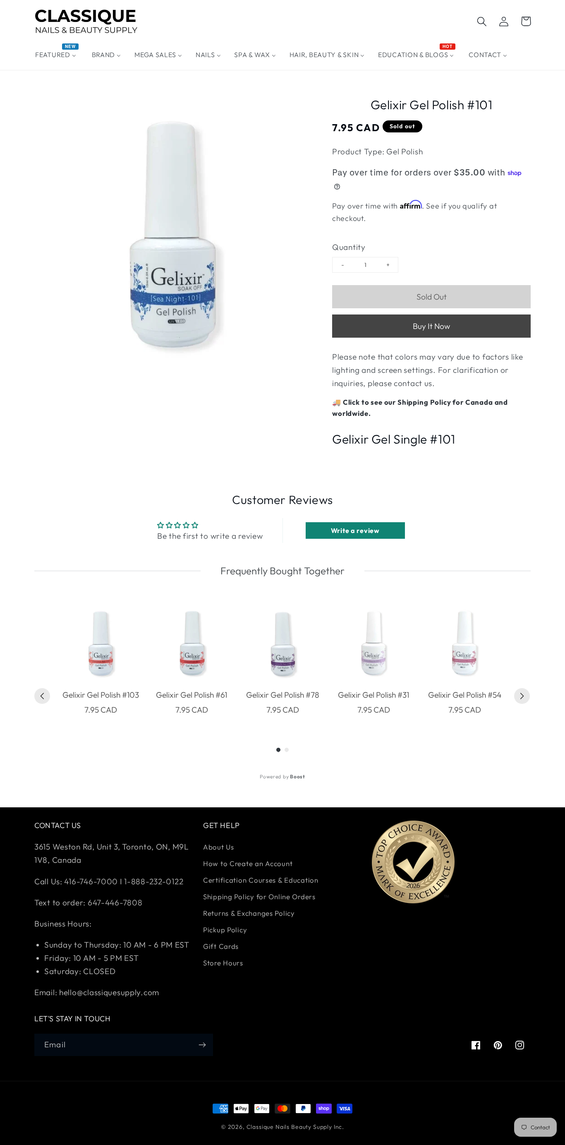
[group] (100, 660)
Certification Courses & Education (260, 880)
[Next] (522, 696)
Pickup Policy (225, 929)
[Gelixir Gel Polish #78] (282, 644)
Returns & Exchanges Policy (249, 913)
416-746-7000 (91, 881)
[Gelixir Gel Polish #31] (373, 644)
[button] (482, 21)
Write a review (355, 530)
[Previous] (42, 696)
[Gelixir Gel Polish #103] (100, 644)
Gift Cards (221, 946)
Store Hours (223, 962)
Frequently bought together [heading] (282, 570)
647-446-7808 (115, 902)
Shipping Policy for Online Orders (259, 896)
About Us (218, 847)
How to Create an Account (247, 863)
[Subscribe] (202, 1045)
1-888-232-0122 (153, 881)
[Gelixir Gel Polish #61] (191, 644)
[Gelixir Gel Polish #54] (464, 644)
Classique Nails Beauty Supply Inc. (296, 1127)
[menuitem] (57, 55)
